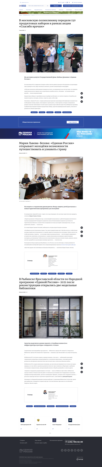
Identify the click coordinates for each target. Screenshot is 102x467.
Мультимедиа (69, 9)
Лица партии (28, 9)
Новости (32, 15)
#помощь (42, 112)
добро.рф (73, 244)
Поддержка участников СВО (51, 12)
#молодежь (61, 273)
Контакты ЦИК (23, 442)
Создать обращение (73, 122)
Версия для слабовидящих (78, 2)
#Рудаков (73, 406)
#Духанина (34, 112)
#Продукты (50, 112)
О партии (21, 9)
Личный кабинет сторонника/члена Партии (73, 5)
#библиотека (50, 406)
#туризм (69, 273)
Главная (20, 15)
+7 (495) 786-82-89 (74, 442)
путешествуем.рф (65, 244)
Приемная (61, 9)
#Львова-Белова (34, 273)
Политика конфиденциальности (25, 461)
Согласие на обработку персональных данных (28, 463)
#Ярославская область (39, 406)
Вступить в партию (78, 9)
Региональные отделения (50, 9)
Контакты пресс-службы (41, 442)
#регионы (58, 112)
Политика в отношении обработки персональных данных (30, 462)
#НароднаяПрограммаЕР (62, 406)
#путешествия (52, 273)
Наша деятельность (38, 9)
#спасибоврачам (67, 112)
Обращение (56, 5)
